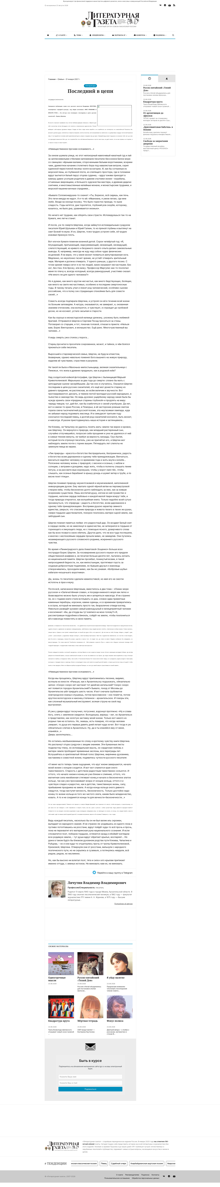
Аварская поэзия (158, 1163)
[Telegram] (165, 5)
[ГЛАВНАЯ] (48, 35)
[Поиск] (173, 35)
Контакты (155, 1175)
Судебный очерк (102, 1163)
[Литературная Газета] (110, 19)
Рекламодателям (132, 1175)
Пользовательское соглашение (117, 1178)
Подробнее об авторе (123, 904)
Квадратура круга (152, 101)
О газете (119, 1175)
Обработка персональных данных (145, 1178)
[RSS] (174, 5)
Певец (87, 1163)
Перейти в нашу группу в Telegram (115, 873)
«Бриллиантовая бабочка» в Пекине (158, 128)
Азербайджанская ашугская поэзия (130, 1163)
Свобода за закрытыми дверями (155, 142)
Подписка (145, 1175)
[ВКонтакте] (160, 5)
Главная (51, 79)
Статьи (61, 79)
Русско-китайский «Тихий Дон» (157, 89)
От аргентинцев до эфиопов (153, 114)
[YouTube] (169, 5)
